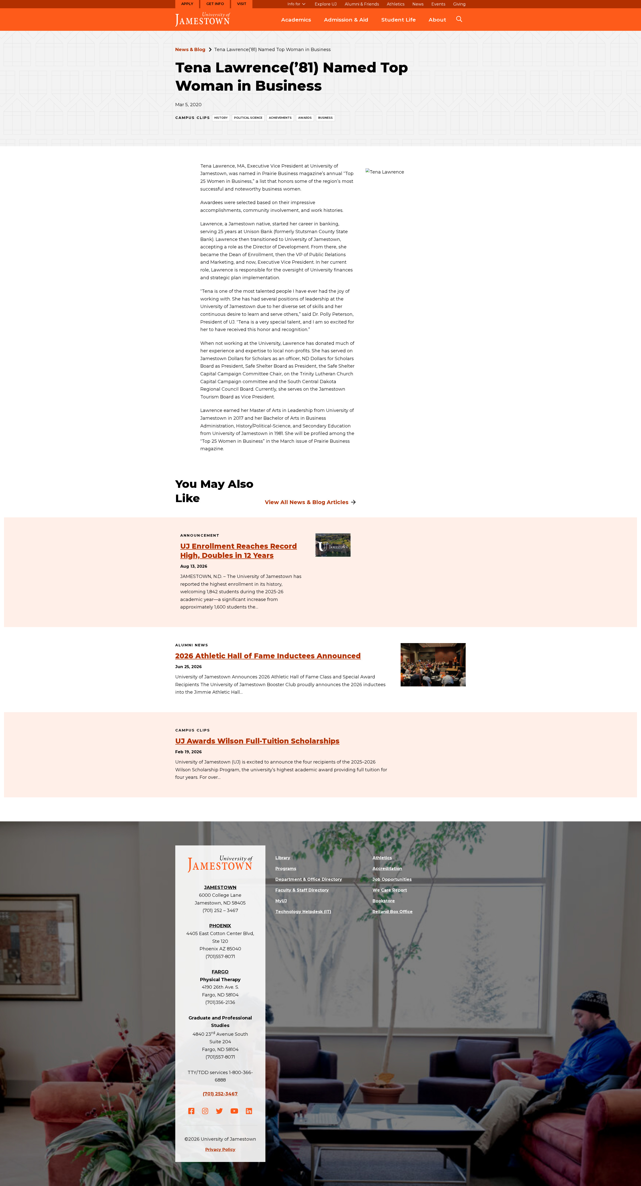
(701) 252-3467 (220, 1094)
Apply (187, 4)
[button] (459, 20)
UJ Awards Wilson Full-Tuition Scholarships (257, 741)
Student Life (398, 20)
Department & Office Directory (308, 879)
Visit (241, 4)
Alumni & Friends (362, 4)
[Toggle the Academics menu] (296, 25)
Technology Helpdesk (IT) (303, 911)
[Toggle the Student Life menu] (399, 25)
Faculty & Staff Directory (302, 890)
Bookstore (384, 901)
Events (438, 4)
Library (282, 857)
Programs (285, 868)
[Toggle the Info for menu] (296, 6)
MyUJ (281, 901)
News (417, 4)
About (437, 20)
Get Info (215, 4)
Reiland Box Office (393, 911)
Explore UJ (326, 4)
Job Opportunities (392, 879)
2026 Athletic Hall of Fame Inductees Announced (268, 656)
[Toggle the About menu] (437, 25)
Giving (459, 4)
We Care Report (390, 890)
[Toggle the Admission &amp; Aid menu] (346, 25)
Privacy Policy (220, 1149)
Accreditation (387, 868)
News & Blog (190, 49)
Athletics (395, 4)
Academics (296, 20)
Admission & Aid (346, 20)
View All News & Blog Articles (307, 502)
